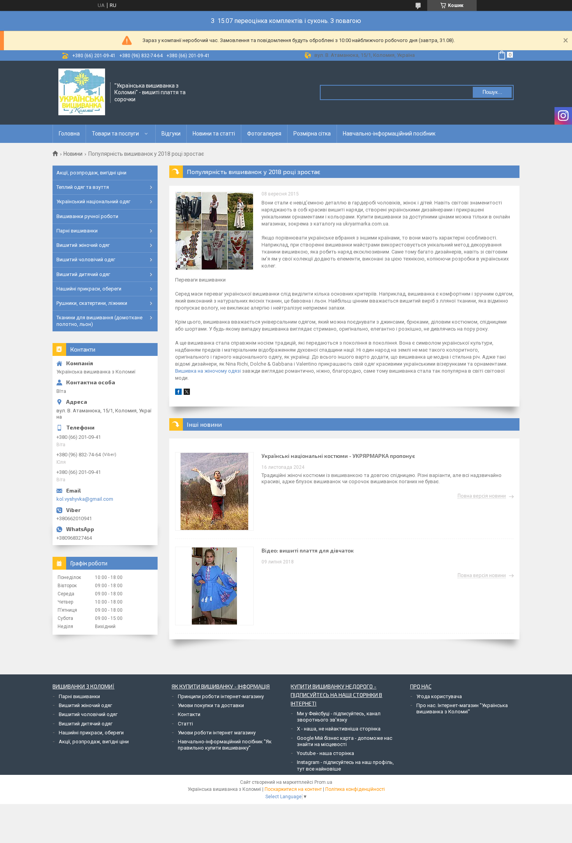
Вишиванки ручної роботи (87, 216)
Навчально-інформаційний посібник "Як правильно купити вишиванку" (225, 745)
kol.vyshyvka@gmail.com (84, 499)
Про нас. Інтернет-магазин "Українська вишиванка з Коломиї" (462, 708)
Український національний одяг (93, 201)
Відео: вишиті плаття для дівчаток (307, 550)
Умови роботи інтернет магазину (217, 733)
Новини (72, 154)
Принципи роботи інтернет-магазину (221, 696)
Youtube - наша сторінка (325, 753)
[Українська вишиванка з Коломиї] (81, 92)
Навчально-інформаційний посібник (389, 133)
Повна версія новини (482, 496)
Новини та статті (214, 133)
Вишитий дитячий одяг (83, 274)
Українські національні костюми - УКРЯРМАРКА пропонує (338, 455)
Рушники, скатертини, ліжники (91, 303)
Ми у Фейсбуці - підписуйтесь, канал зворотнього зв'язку (339, 717)
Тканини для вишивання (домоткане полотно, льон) (99, 321)
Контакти (189, 714)
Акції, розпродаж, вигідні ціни (91, 173)
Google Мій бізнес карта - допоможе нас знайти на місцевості (344, 741)
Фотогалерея (264, 133)
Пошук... (492, 92)
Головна (69, 133)
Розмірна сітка (312, 133)
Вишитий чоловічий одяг (85, 259)
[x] (187, 393)
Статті (185, 724)
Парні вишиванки (77, 231)
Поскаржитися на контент (293, 789)
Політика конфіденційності (355, 789)
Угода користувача (439, 696)
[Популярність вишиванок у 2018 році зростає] (214, 231)
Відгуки (171, 133)
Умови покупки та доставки (211, 705)
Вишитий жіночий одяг (83, 245)
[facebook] (178, 393)
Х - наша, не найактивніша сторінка (339, 729)
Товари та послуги (115, 133)
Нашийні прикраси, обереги (88, 289)
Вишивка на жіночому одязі (208, 371)
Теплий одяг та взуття (82, 187)
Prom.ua (323, 782)
